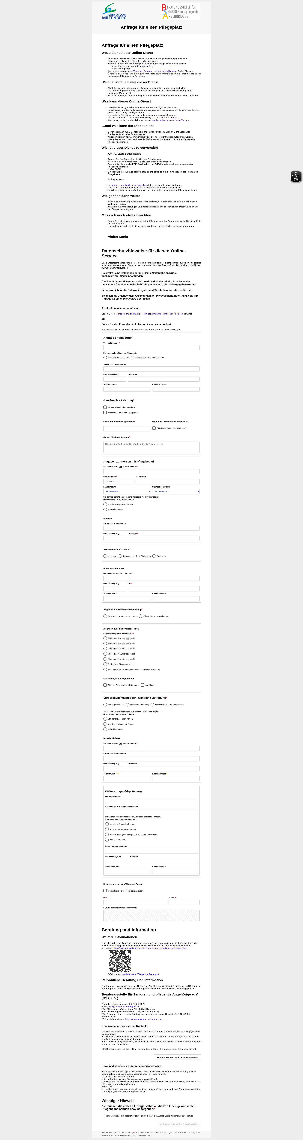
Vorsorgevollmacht (116, 705)
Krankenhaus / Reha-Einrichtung (137, 556)
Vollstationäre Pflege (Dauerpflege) (123, 412)
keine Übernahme (116, 509)
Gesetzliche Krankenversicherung (122, 616)
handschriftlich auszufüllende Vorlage (170, 120)
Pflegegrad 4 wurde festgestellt (121, 654)
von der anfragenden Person (120, 504)
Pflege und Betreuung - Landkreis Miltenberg (155, 71)
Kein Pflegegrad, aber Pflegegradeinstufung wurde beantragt (134, 669)
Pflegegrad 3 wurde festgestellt (121, 649)
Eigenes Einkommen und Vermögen (123, 685)
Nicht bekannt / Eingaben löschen (169, 705)
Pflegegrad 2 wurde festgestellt (121, 643)
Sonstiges (161, 556)
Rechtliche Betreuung (139, 705)
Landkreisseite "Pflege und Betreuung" (141, 974)
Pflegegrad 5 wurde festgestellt (121, 659)
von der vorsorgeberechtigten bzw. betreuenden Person (133, 835)
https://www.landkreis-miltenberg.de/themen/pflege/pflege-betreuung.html (149, 948)
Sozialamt (149, 685)
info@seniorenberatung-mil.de (124, 1006)
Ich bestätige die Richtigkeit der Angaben (125, 891)
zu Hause (112, 556)
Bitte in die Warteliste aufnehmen (171, 428)
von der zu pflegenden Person (121, 724)
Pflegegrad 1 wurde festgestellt (121, 638)
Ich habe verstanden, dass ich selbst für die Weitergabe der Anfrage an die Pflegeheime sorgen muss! (149, 1116)
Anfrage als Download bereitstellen (179, 1124)
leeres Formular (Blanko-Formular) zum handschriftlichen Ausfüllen (149, 313)
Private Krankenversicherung (155, 616)
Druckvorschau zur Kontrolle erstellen (177, 1057)
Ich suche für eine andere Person (149, 358)
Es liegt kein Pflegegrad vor (120, 664)
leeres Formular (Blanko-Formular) (129, 185)
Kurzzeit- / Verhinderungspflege (121, 407)
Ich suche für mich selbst (118, 358)
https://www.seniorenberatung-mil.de (143, 1019)
